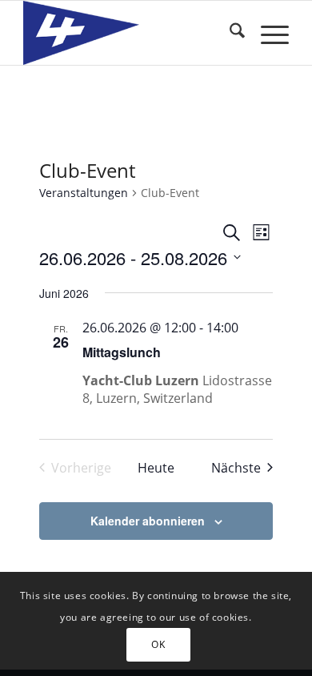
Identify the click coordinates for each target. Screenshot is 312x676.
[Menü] (267, 33)
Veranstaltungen (83, 192)
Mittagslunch (121, 352)
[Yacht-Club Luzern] (129, 33)
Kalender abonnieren (147, 521)
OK (158, 644)
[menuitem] (229, 33)
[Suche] (229, 33)
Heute (156, 468)
